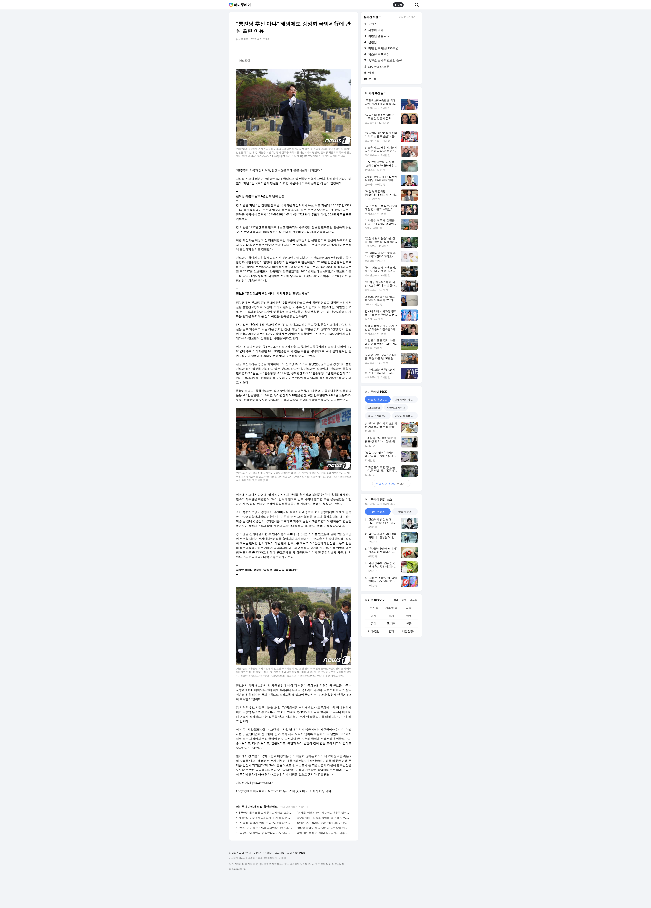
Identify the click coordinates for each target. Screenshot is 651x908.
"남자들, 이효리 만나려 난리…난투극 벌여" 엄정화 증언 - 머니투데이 (323, 812)
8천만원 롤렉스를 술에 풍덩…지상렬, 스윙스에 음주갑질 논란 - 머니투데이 (265, 812)
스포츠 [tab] (413, 599)
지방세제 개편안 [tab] (396, 407)
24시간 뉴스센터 (263, 852)
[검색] (418, 5)
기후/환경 (391, 608)
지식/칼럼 (374, 631)
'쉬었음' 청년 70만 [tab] (378, 399)
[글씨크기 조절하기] (341, 48)
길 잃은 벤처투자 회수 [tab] (379, 415)
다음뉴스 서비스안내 (240, 852)
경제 (373, 615)
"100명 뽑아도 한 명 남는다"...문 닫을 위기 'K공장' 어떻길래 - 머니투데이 (323, 828)
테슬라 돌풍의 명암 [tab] (405, 415)
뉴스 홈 (373, 608)
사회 (409, 608)
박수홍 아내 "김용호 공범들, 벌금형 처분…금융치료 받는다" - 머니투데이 (323, 818)
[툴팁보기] (417, 17)
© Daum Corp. (237, 868)
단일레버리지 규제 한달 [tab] (406, 399)
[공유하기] (409, 5)
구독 (399, 4)
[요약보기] (320, 48)
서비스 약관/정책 (296, 852)
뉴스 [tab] (396, 599)
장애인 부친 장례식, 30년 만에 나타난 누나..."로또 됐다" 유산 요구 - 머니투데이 (323, 823)
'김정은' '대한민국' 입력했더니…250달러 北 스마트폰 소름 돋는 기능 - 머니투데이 (265, 833)
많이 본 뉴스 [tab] (378, 511)
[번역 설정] (334, 48)
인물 (409, 623)
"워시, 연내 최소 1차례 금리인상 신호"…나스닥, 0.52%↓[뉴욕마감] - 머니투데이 (265, 828)
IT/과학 (391, 623)
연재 (391, 631)
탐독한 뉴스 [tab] (405, 511)
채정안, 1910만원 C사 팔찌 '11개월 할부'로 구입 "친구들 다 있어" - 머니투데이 (265, 818)
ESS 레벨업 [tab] (374, 407)
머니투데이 (242, 4)
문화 (373, 623)
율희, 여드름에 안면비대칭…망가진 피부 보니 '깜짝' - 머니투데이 (323, 833)
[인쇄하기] (347, 48)
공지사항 (279, 852)
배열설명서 (409, 631)
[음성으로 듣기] (327, 48)
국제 (409, 615)
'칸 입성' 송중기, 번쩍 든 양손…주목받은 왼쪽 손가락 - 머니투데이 (265, 823)
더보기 (390, 483)
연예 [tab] (404, 599)
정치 (391, 615)
